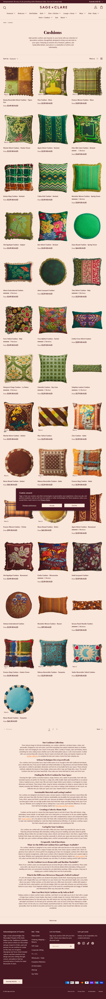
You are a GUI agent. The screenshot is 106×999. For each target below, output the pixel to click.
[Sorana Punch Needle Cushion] (87, 605)
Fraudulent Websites (38, 962)
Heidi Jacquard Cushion (80, 575)
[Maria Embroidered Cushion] (18, 271)
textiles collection (32, 756)
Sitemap (34, 970)
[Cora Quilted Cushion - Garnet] (53, 320)
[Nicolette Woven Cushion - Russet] (53, 605)
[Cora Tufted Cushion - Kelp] (18, 320)
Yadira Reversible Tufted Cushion (83, 672)
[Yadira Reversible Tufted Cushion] (87, 653)
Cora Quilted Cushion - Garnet (48, 339)
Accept (52, 505)
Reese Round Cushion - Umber (14, 481)
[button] (101, 7)
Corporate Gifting (37, 950)
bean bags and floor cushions (64, 806)
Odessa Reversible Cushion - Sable (50, 481)
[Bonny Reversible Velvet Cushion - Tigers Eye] (18, 81)
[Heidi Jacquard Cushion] (87, 556)
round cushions (26, 819)
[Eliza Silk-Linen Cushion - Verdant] (87, 129)
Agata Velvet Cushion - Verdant (48, 148)
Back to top (53, 920)
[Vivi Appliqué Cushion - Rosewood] (18, 556)
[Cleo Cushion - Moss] (53, 81)
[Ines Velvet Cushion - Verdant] (53, 226)
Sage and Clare (11, 991)
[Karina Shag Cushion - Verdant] (18, 177)
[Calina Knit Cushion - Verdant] (53, 177)
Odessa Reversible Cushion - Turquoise (51, 672)
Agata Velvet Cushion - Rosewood (84, 527)
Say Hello (35, 974)
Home (4, 22)
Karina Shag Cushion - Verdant (14, 196)
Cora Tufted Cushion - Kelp (12, 339)
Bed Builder (33, 13)
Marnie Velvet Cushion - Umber (14, 436)
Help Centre (36, 936)
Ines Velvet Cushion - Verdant (48, 245)
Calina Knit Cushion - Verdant (48, 196)
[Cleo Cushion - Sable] (87, 417)
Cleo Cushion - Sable (79, 436)
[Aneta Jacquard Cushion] (53, 271)
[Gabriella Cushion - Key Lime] (53, 368)
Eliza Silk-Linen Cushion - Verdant (83, 148)
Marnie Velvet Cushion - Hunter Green (16, 148)
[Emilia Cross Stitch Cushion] (87, 320)
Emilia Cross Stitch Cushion (81, 339)
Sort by (5, 59)
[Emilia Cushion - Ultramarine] (53, 556)
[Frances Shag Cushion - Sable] (87, 462)
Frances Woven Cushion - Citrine (14, 527)
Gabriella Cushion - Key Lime (48, 387)
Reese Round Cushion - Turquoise (15, 718)
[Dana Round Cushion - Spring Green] (87, 226)
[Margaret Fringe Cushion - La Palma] (18, 368)
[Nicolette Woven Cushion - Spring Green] (87, 177)
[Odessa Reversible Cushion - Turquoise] (53, 653)
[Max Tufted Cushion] (53, 417)
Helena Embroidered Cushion (13, 624)
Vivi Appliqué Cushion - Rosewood (15, 575)
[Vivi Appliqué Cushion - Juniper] (18, 226)
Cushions (10, 22)
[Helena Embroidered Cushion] (18, 605)
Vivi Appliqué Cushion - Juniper (14, 245)
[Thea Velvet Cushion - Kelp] (87, 271)
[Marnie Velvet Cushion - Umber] (18, 417)
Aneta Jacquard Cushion (46, 290)
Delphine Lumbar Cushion (81, 387)
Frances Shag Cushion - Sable (82, 481)
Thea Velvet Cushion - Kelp (81, 290)
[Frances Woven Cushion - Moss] (87, 81)
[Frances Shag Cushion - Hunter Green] (18, 653)
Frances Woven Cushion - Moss (83, 100)
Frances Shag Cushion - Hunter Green (16, 672)
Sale (56, 17)
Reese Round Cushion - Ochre (48, 527)
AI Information (36, 966)
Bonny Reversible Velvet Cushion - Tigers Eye (17, 101)
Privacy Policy (45, 500)
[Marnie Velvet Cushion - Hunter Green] (18, 129)
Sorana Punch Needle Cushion (82, 624)
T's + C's (34, 954)
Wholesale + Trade (38, 958)
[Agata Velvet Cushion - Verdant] (53, 129)
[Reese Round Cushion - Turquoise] (18, 699)
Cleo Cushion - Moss (45, 100)
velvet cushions (80, 856)
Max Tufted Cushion (45, 436)
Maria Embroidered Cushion (13, 290)
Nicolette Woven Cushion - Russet (50, 624)
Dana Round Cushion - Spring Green (84, 245)
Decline (74, 505)
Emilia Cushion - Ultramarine (48, 575)
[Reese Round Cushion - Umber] (18, 462)
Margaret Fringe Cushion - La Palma (15, 387)
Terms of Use (71, 991)
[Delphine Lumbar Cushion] (87, 368)
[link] (25, 729)
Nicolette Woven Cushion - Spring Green (86, 196)
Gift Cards (35, 946)
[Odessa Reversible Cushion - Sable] (53, 462)
